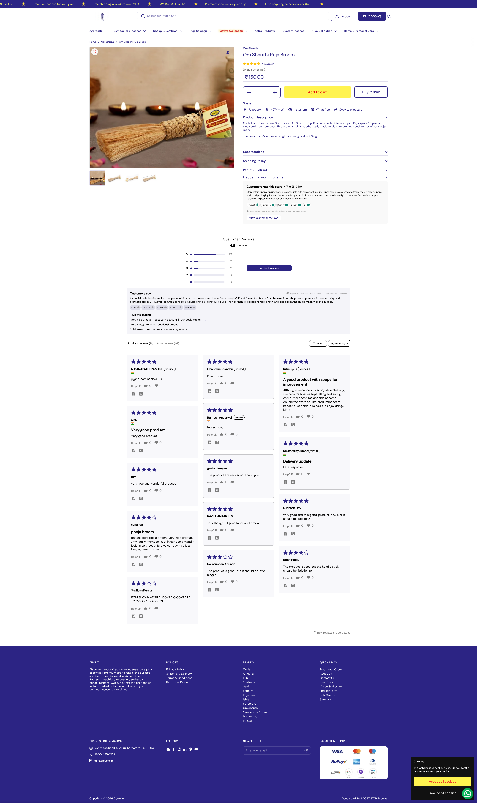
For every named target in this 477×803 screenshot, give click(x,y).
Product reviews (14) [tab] (140, 343)
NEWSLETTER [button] (252, 741)
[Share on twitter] (141, 394)
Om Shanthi (250, 708)
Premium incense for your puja (53, 4)
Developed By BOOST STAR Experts (365, 798)
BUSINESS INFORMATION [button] (105, 741)
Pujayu (247, 721)
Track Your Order (331, 669)
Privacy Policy (175, 669)
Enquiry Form (328, 691)
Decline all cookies (442, 793)
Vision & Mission (331, 686)
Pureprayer (250, 704)
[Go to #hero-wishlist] (389, 16)
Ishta (246, 699)
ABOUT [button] (94, 662)
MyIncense (250, 716)
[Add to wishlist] (94, 51)
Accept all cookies (442, 781)
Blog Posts (326, 682)
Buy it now (371, 92)
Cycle (246, 669)
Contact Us (327, 678)
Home (92, 41)
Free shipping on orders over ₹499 (116, 4)
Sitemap (325, 699)
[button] (372, 16)
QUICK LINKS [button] (328, 662)
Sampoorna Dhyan (255, 712)
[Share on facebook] (133, 394)
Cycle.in (119, 798)
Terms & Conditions (179, 678)
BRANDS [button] (248, 662)
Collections (107, 41)
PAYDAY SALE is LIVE (173, 4)
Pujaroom (249, 695)
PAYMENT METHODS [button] (333, 741)
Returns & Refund (177, 682)
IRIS (245, 678)
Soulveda (249, 682)
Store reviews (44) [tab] (167, 343)
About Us (326, 674)
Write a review (269, 268)
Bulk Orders (327, 695)
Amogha (248, 674)
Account (347, 16)
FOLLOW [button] (172, 741)
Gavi (246, 686)
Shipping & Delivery (179, 674)
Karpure (248, 691)
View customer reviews (263, 218)
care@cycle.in (103, 761)
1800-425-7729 (105, 754)
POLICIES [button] (172, 662)
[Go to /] (102, 16)
